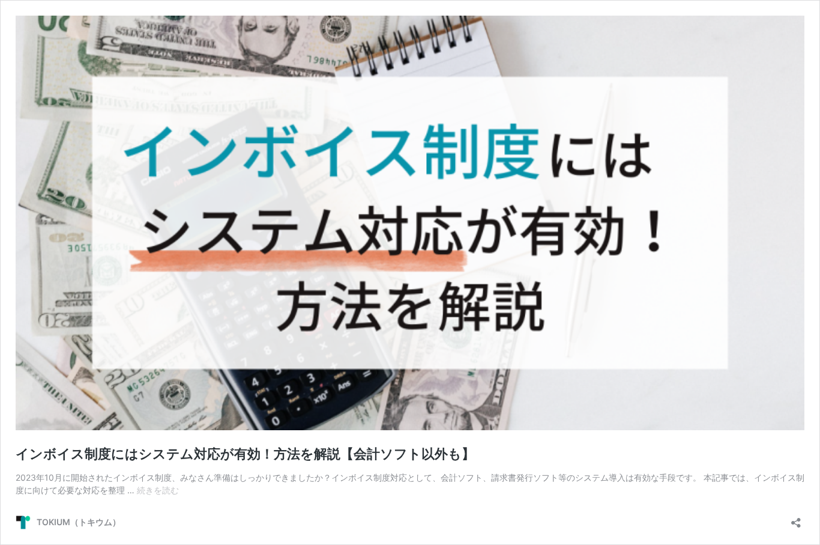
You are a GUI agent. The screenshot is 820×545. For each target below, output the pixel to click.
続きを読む (158, 490)
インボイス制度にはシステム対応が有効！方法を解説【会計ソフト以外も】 (245, 453)
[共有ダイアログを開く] (796, 519)
